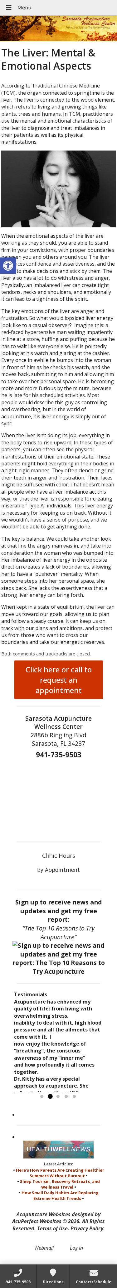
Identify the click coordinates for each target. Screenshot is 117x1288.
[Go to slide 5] (74, 1097)
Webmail (44, 1247)
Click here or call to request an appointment (59, 679)
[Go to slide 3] (58, 1097)
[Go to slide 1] (42, 1097)
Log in (76, 1247)
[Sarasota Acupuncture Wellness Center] (58, 29)
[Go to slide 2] (50, 1097)
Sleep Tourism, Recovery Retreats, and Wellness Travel (60, 1184)
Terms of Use (52, 1228)
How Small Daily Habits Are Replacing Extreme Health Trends (60, 1195)
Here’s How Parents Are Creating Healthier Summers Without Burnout (60, 1173)
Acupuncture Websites (44, 1214)
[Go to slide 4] (66, 1097)
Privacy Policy (87, 1228)
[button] (8, 265)
